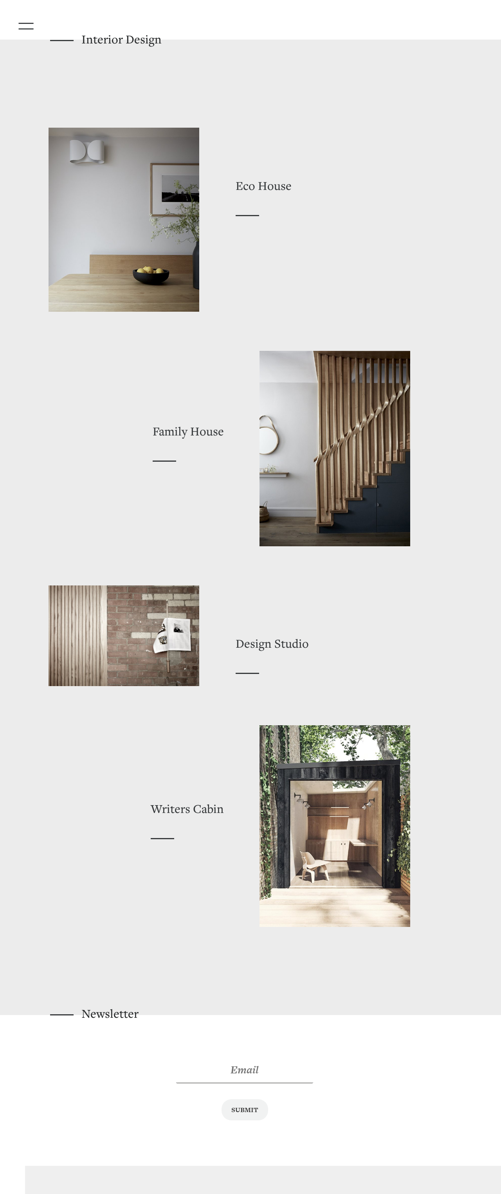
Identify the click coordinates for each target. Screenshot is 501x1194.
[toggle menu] (37, 23)
